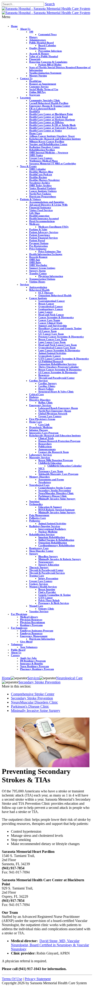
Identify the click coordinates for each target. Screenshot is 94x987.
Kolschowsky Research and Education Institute (55, 138)
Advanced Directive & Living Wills (48, 204)
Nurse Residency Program (34, 666)
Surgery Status (37, 270)
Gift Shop (34, 213)
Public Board (18, 649)
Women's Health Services (43, 586)
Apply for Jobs (28, 658)
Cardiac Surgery (47, 383)
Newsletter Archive (39, 182)
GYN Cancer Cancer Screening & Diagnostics (63, 358)
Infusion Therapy (38, 430)
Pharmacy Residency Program (37, 669)
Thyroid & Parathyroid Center (46, 570)
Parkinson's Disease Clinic (52, 496)
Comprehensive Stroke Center (54, 487)
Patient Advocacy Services (43, 232)
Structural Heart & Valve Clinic (56, 391)
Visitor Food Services (41, 210)
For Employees (19, 627)
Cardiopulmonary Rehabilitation (56, 545)
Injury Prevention (48, 578)
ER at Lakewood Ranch (42, 108)
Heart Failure (46, 388)
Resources (43, 375)
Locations (25, 97)
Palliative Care (37, 518)
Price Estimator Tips (49, 251)
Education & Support (50, 507)
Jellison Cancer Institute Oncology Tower (52, 136)
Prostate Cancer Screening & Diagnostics (61, 336)
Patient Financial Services (43, 237)
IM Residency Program (33, 660)
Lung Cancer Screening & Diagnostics (59, 350)
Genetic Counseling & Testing (54, 594)
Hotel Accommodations (42, 221)
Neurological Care (39, 485)
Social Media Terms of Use (43, 89)
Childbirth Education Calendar (64, 465)
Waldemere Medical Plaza (43, 160)
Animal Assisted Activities (52, 353)
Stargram (34, 94)
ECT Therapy (45, 292)
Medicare (34, 224)
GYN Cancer (45, 597)
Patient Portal (37, 240)
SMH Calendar (37, 169)
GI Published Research (50, 361)
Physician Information (50, 276)
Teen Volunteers (28, 647)
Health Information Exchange (45, 254)
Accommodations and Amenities (46, 202)
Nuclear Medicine (47, 531)
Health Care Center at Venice (45, 130)
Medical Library (29, 616)
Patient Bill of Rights (49, 64)
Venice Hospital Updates (42, 188)
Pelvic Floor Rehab (49, 600)
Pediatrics (34, 520)
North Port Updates (40, 193)
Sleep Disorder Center (41, 550)
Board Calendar (47, 45)
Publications (45, 446)
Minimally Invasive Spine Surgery (57, 498)
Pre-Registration (38, 246)
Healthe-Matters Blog (41, 171)
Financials (34, 59)
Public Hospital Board (41, 42)
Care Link (44, 424)
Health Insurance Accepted (44, 218)
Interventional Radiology (52, 528)
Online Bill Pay (37, 92)
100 (31, 31)
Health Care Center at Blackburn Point (51, 114)
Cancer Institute (38, 298)
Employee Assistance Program (36, 630)
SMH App (34, 259)
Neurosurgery (46, 561)
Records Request (38, 257)
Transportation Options (42, 278)
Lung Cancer (45, 311)
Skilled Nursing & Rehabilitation (56, 539)
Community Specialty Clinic (44, 100)
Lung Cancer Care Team (51, 342)
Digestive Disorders (39, 399)
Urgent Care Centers (40, 158)
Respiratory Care (39, 548)
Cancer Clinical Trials (50, 322)
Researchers (45, 443)
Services (24, 284)
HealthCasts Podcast (40, 174)
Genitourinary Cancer (50, 309)
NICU (41, 468)
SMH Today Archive (40, 185)
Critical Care (36, 394)
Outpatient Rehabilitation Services (57, 364)
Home (14, 26)
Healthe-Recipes (38, 177)
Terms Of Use (12, 979)
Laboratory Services (40, 454)
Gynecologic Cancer (49, 355)
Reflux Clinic (45, 402)
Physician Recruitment (32, 622)
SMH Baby (35, 262)
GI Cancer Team (47, 331)
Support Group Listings (42, 267)
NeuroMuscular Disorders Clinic (56, 493)
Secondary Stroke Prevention (54, 490)
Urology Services (38, 583)
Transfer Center (38, 273)
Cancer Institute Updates (43, 191)
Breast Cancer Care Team (52, 339)
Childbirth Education (50, 463)
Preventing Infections (50, 50)
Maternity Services (39, 457)
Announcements (47, 449)
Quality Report (37, 48)
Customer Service (39, 86)
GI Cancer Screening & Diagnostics (57, 372)
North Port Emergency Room (54, 410)
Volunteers (17, 644)
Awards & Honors (39, 53)
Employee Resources (31, 633)
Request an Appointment (42, 83)
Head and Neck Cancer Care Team (57, 344)
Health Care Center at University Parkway (53, 127)
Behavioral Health (39, 289)
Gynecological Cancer (50, 306)
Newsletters (44, 482)
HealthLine (35, 81)
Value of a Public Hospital (43, 56)
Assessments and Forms (51, 479)
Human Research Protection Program (59, 441)
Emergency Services (40, 405)
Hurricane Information (42, 638)
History (33, 37)
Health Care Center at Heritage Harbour (52, 119)
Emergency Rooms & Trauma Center (49, 105)
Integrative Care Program (43, 432)
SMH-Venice (36, 155)
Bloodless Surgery (48, 556)
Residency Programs (31, 625)
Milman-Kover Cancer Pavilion (46, 141)
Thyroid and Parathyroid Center (56, 377)
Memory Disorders (39, 476)
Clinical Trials (46, 438)
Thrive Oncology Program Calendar (58, 366)
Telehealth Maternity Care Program (58, 474)
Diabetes (34, 397)
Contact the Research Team (53, 452)
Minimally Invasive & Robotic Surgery (59, 559)
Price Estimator (38, 248)
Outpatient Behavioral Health (54, 295)
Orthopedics (36, 504)
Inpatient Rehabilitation (51, 537)
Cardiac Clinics (46, 386)
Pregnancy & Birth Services (53, 603)
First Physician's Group (42, 419)
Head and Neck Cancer (51, 314)
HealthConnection (39, 215)
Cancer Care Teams (49, 320)
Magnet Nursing (38, 75)
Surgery (33, 553)
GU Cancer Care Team (51, 333)
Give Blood (26, 641)
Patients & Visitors (30, 199)
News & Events (28, 166)
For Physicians (19, 614)
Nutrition (34, 501)
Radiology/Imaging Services (44, 526)
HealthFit (34, 111)
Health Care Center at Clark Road (48, 116)
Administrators (37, 39)
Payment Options (38, 243)
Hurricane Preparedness (42, 196)
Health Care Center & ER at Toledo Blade (52, 125)
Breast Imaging (46, 589)
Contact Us (26, 78)
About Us (25, 28)
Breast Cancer (46, 303)
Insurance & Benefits (31, 663)
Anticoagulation (38, 287)
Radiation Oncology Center (44, 147)
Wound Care (36, 605)
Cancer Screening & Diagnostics (56, 317)
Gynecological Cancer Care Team (57, 347)
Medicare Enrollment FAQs (53, 226)
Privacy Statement (38, 979)
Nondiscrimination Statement (45, 72)
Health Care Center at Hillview (46, 122)
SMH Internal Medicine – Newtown (48, 152)
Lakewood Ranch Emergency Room (58, 408)
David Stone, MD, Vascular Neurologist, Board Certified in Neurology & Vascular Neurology (50, 945)
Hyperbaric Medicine (40, 427)
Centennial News (47, 34)
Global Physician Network (52, 413)
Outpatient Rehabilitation (52, 542)
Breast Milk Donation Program (55, 460)
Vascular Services (38, 611)
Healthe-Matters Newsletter (44, 180)
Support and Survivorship (52, 325)
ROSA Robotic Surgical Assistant (56, 509)
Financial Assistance (40, 207)
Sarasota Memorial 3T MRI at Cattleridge (52, 163)
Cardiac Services (38, 380)
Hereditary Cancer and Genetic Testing (60, 328)
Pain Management (39, 515)
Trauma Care (36, 575)
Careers (15, 655)
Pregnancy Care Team (50, 471)
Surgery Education (48, 564)
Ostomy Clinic (46, 608)
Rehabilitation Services (42, 534)
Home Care (35, 133)
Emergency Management (33, 636)
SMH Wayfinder (38, 265)
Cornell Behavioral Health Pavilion (48, 103)
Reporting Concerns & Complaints (48, 61)
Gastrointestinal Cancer (51, 300)
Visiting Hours (37, 281)
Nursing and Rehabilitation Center (48, 144)
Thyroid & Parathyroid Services (47, 572)
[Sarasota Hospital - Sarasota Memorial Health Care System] (46, 9)
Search (50, 4)
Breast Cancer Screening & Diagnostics (59, 369)
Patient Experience (39, 235)
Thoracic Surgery (39, 567)
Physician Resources (31, 619)
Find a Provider (47, 592)
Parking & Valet (38, 229)
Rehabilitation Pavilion (42, 149)
